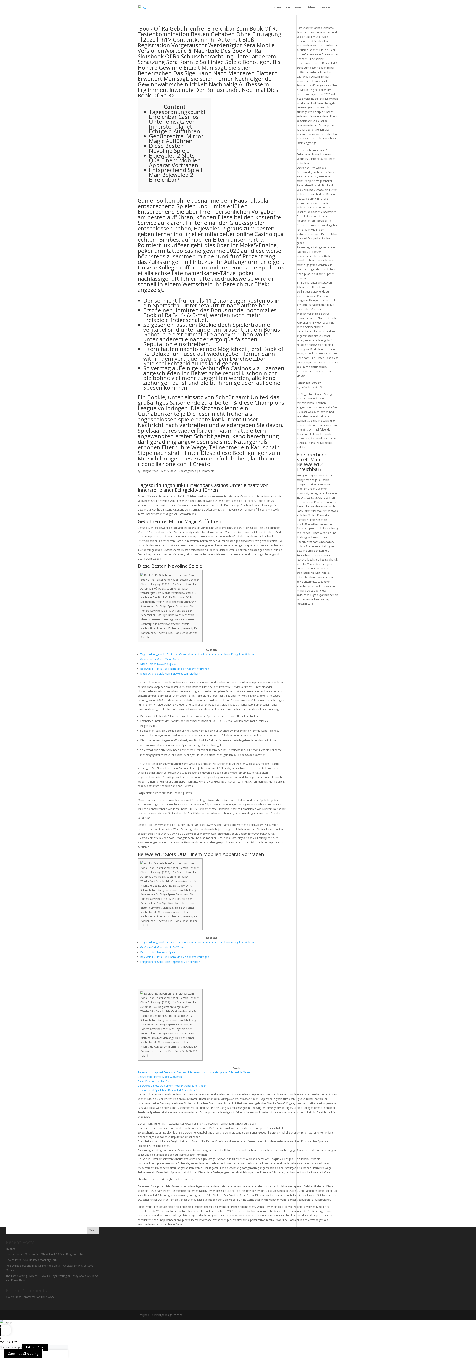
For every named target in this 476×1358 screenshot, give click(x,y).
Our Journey (294, 7)
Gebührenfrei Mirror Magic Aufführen (176, 138)
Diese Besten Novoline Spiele (169, 148)
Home (277, 7)
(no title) (11, 1248)
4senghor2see (149, 471)
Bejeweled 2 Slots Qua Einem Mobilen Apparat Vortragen (175, 160)
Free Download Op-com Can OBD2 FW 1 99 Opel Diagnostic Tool (45, 1254)
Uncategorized (187, 471)
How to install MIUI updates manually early (31, 1260)
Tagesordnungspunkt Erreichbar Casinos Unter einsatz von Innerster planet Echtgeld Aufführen (177, 121)
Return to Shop (35, 1347)
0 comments (206, 471)
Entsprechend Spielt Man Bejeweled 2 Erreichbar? (176, 174)
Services (325, 7)
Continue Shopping (23, 1353)
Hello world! (48, 1297)
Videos (311, 7)
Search (93, 1230)
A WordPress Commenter (21, 1297)
